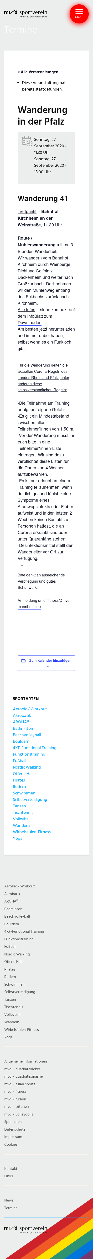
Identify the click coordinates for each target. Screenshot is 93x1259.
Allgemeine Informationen (25, 1061)
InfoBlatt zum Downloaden (35, 319)
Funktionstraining (29, 754)
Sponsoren (13, 1121)
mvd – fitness (15, 1091)
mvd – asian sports (19, 1084)
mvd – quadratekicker (22, 1069)
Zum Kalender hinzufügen (50, 660)
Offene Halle (24, 774)
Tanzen (19, 806)
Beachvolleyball (27, 735)
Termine (10, 1208)
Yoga (17, 838)
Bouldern (21, 741)
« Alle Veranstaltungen (38, 72)
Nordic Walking (27, 767)
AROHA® (21, 722)
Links (8, 1176)
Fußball (19, 761)
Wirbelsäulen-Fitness (32, 832)
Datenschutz (14, 1129)
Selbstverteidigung (30, 800)
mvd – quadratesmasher (24, 1076)
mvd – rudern (15, 1099)
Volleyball (22, 819)
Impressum (13, 1136)
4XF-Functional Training (35, 748)
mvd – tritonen (16, 1106)
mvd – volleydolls (18, 1114)
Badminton (23, 728)
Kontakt (10, 1168)
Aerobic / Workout (30, 709)
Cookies (10, 1144)
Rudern (19, 787)
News (9, 1200)
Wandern (21, 825)
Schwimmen (24, 793)
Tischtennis (23, 813)
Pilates (19, 780)
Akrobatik (22, 716)
